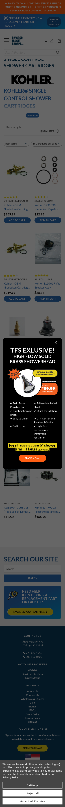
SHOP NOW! (32, 458)
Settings (32, 785)
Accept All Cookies (32, 801)
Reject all (33, 793)
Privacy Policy (10, 777)
